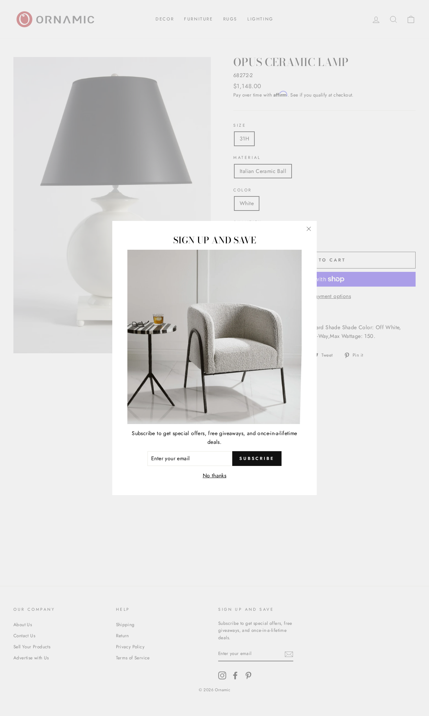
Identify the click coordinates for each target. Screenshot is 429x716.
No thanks (215, 475)
